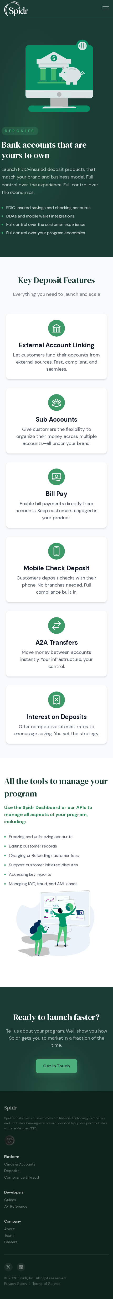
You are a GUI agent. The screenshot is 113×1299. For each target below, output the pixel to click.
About (9, 1228)
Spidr (10, 1107)
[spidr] (16, 8)
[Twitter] (8, 1267)
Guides (10, 1199)
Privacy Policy (15, 1283)
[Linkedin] (21, 1267)
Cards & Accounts (19, 1164)
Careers (10, 1242)
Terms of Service (46, 1283)
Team (8, 1235)
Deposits (11, 1170)
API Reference (15, 1206)
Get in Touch (56, 1066)
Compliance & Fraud (21, 1177)
